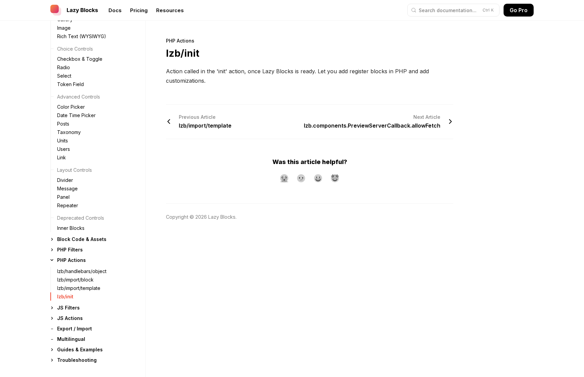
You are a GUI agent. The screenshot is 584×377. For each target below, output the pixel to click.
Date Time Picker (76, 115)
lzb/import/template (78, 288)
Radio (63, 67)
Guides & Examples (80, 349)
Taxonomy (69, 132)
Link (61, 157)
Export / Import (74, 328)
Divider (65, 180)
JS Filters (68, 308)
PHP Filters (70, 249)
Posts (63, 124)
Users (63, 149)
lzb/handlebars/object (81, 271)
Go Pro (519, 10)
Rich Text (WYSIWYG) (81, 36)
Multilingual (71, 339)
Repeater (67, 205)
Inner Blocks (70, 228)
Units (62, 140)
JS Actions (70, 318)
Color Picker (71, 107)
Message (67, 188)
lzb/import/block (75, 279)
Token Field (70, 84)
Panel (63, 197)
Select (64, 76)
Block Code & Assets (81, 239)
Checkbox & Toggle (79, 59)
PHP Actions (71, 260)
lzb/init (65, 296)
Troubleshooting (77, 360)
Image (64, 28)
